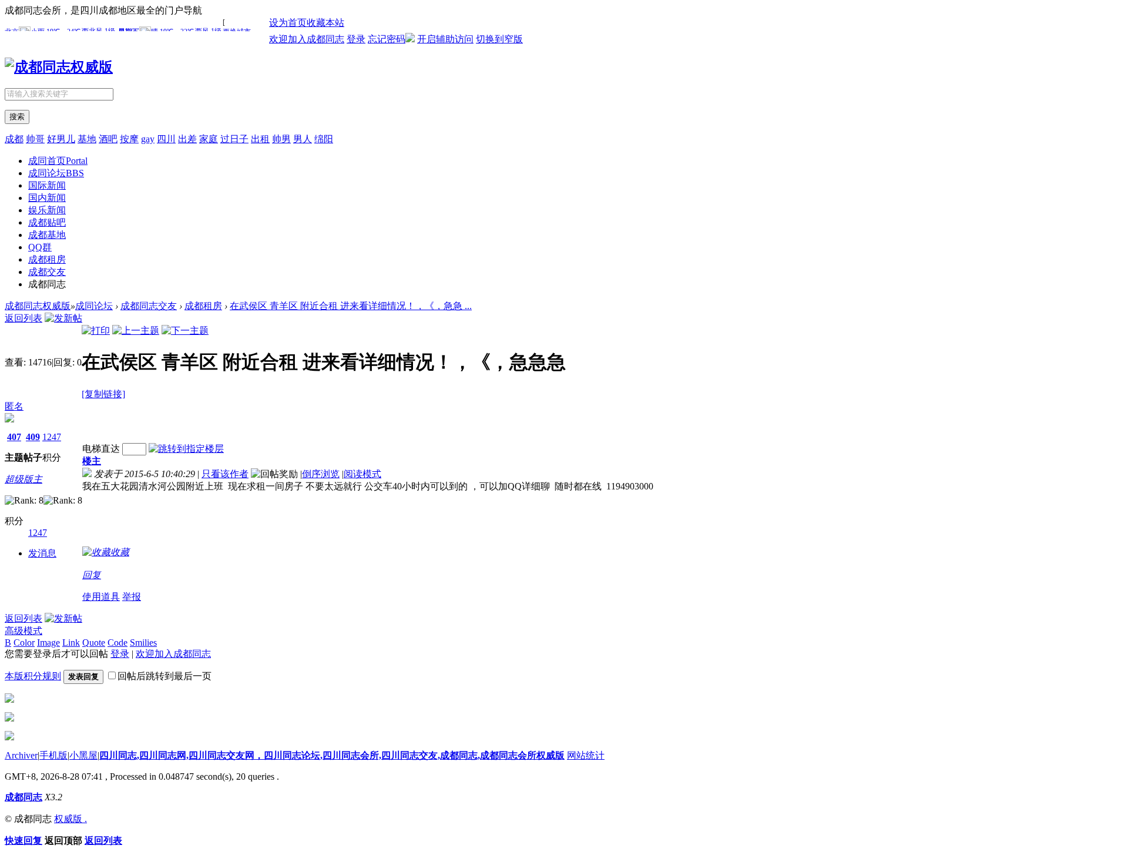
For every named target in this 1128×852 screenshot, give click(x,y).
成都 (14, 139)
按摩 (129, 139)
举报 (131, 597)
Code (117, 643)
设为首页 (288, 23)
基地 (87, 139)
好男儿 (61, 139)
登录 (356, 39)
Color (24, 643)
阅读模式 (362, 474)
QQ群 (40, 247)
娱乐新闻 (47, 210)
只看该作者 (225, 474)
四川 (166, 139)
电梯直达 (101, 449)
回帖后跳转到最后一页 (165, 676)
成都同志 (23, 797)
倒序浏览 (321, 474)
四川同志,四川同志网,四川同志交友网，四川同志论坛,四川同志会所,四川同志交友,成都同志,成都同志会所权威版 (332, 755)
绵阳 (323, 139)
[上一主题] (135, 331)
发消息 (42, 553)
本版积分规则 (33, 676)
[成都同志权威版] (59, 67)
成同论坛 (56, 173)
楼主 (91, 461)
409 (33, 437)
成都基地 (47, 235)
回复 (91, 575)
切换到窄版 (499, 39)
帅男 (281, 139)
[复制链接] (103, 394)
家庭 (208, 139)
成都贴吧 (47, 222)
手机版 (53, 755)
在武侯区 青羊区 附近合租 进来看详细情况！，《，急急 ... (351, 306)
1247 (51, 437)
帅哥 (35, 139)
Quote (93, 643)
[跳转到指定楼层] (186, 449)
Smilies (143, 643)
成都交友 (47, 272)
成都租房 (47, 259)
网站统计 (586, 755)
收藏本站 (325, 23)
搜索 (17, 116)
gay (148, 139)
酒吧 (108, 139)
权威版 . (70, 819)
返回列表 (23, 318)
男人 (302, 139)
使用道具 (101, 597)
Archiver (21, 755)
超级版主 (23, 479)
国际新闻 (47, 185)
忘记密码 (386, 39)
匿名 (14, 406)
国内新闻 (47, 198)
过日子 (234, 139)
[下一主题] (185, 331)
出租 (260, 139)
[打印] (96, 331)
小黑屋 (83, 755)
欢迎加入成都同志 (306, 39)
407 (14, 437)
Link (71, 643)
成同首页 (58, 161)
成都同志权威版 (37, 306)
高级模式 (23, 631)
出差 (187, 139)
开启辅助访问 (445, 39)
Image (48, 643)
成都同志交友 (148, 306)
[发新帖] (63, 318)
